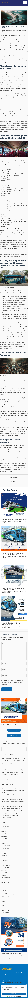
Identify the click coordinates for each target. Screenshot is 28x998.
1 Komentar (3, 556)
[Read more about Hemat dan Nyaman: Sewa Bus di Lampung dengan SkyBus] (14, 539)
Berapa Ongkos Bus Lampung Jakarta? (14, 519)
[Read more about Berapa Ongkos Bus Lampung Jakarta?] (14, 505)
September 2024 (5, 868)
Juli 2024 (3, 870)
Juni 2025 (4, 850)
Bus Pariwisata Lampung (19, 30)
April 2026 (4, 836)
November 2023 (5, 880)
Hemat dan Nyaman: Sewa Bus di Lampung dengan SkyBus (12, 553)
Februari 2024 (5, 875)
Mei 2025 (3, 853)
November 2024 (5, 865)
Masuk (3, 905)
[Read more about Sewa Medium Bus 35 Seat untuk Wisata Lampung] (14, 608)
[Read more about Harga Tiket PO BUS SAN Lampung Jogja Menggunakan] (14, 573)
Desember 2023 (5, 877)
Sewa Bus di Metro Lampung (16, 797)
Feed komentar (5, 910)
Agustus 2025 (5, 848)
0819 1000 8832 (14, 735)
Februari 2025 (5, 860)
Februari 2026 (5, 841)
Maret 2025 (4, 858)
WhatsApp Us (14, 993)
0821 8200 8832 (14, 730)
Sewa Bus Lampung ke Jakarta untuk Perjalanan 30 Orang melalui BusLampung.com (12, 815)
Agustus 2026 (5, 826)
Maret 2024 (4, 872)
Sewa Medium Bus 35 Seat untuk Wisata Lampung (12, 623)
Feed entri (3, 907)
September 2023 (5, 885)
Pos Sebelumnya (14, 477)
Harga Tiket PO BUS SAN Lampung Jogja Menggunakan (12, 588)
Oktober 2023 (5, 882)
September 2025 (5, 846)
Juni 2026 (4, 831)
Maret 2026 (4, 838)
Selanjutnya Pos (14, 481)
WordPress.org (5, 912)
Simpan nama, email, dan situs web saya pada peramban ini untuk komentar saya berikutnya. (12, 682)
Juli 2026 (3, 828)
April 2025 (4, 855)
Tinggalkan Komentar (6, 30)
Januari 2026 (4, 843)
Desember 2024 (5, 863)
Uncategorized (5, 896)
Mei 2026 (3, 833)
